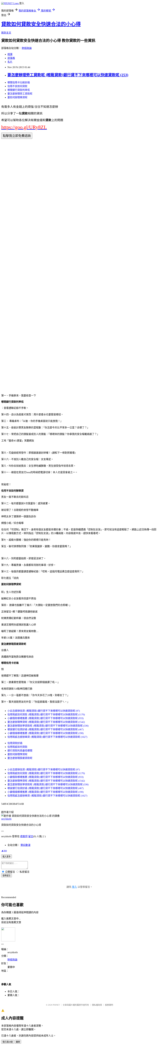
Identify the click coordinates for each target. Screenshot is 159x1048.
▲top (4, 850)
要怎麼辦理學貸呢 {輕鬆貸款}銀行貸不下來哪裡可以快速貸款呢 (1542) (46, 722)
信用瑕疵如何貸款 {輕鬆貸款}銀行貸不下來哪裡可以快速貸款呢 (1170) (46, 714)
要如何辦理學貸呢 (17, 754)
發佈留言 (6, 875)
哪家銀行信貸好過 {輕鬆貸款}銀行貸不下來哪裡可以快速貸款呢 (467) (45, 729)
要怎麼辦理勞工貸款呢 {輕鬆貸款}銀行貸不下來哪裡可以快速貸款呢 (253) (67, 75)
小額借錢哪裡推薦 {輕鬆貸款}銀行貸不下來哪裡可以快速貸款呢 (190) (45, 733)
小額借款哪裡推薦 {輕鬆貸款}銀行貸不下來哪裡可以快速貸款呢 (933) (45, 718)
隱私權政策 (97, 1005)
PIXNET (56, 1005)
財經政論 (27, 48)
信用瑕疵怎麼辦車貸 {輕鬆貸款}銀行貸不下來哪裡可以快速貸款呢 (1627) (47, 737)
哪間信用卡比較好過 (18, 82)
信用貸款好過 (14, 743)
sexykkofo (6, 818)
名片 (9, 61)
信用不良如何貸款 (17, 86)
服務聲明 (109, 1005)
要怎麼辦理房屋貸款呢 (19, 758)
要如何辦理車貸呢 (17, 97)
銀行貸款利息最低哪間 (19, 750)
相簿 (9, 54)
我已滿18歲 (7, 1042)
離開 (18, 1042)
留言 (30, 836)
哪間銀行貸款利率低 (18, 90)
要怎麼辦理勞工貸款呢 (19, 93)
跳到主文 (6, 32)
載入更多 (6, 856)
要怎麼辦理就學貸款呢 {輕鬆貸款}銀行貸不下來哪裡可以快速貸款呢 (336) (48, 725)
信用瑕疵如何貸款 (17, 747)
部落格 (11, 58)
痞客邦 (24, 836)
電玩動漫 (25, 845)
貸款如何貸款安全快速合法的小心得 (41, 24)
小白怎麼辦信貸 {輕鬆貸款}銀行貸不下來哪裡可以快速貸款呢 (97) (43, 710)
